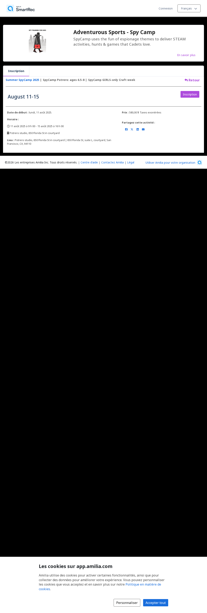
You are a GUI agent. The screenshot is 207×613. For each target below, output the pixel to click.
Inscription (16, 71)
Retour (194, 80)
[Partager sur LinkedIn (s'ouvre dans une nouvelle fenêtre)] (137, 129)
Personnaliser (127, 602)
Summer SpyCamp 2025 (22, 80)
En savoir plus (186, 55)
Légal (130, 162)
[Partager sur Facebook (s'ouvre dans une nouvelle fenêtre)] (126, 129)
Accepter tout (156, 602)
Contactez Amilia (112, 162)
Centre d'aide (89, 162)
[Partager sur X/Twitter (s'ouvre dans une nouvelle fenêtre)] (132, 129)
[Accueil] (20, 8)
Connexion (166, 8)
